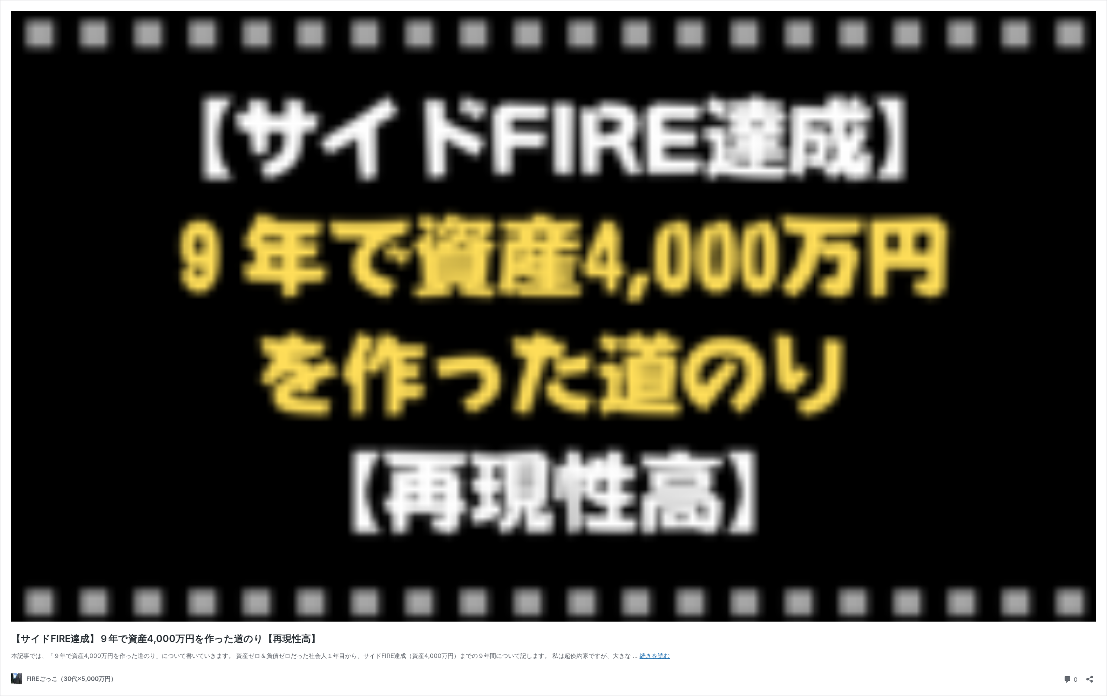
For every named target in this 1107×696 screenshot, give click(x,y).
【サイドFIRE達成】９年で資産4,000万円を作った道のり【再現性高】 (165, 638)
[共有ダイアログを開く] (1090, 676)
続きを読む (655, 655)
